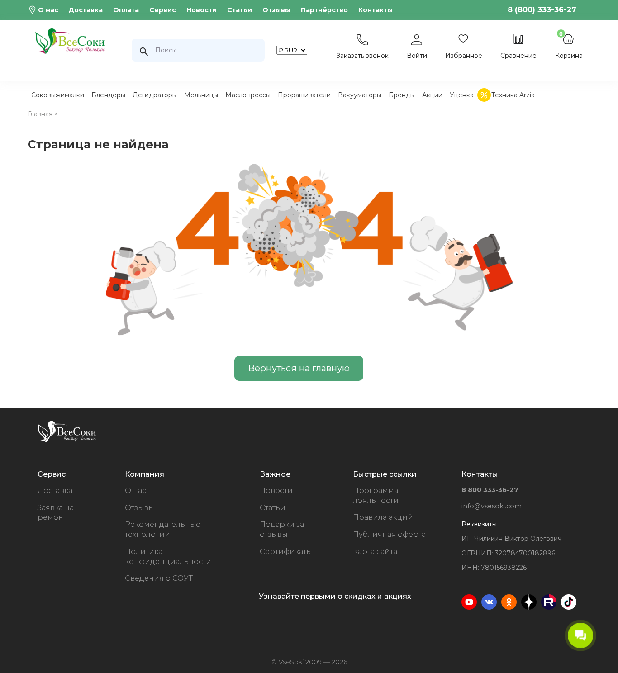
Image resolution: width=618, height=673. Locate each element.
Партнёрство (324, 10)
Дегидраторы (155, 95)
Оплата (126, 10)
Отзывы (276, 10)
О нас (48, 10)
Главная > (43, 114)
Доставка (85, 10)
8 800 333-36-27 (489, 490)
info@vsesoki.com (491, 506)
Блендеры (108, 95)
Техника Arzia (513, 95)
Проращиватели (304, 95)
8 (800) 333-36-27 (542, 10)
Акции (432, 95)
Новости (201, 10)
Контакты (375, 10)
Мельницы (201, 95)
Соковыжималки (57, 95)
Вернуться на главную (299, 368)
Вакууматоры (359, 95)
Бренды (402, 95)
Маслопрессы (248, 95)
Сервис (162, 10)
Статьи (239, 10)
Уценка (462, 95)
